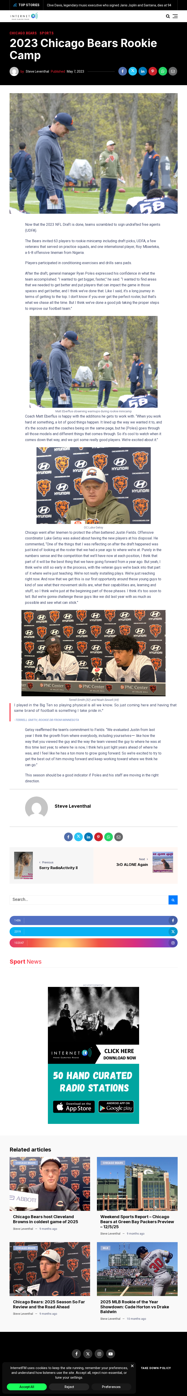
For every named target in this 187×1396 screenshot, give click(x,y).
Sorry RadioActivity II (58, 867)
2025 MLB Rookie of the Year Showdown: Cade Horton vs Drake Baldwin (134, 1306)
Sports (47, 33)
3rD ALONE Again (132, 864)
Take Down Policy (156, 1368)
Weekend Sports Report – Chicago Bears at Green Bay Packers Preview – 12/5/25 (137, 1221)
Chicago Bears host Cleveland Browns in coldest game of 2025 (45, 1219)
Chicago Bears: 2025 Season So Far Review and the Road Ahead (49, 1304)
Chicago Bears (23, 33)
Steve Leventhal (37, 71)
